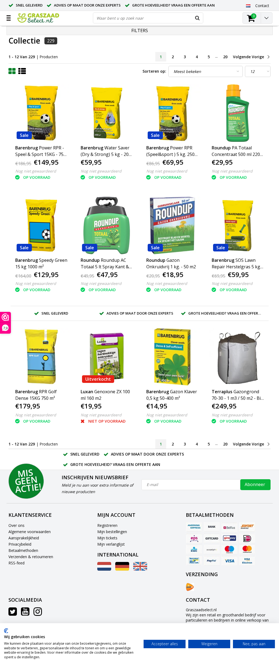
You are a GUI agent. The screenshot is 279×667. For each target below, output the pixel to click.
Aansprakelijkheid (23, 537)
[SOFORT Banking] (247, 527)
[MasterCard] (247, 549)
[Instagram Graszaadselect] (38, 613)
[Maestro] (229, 549)
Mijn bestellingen (112, 531)
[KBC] (194, 549)
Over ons (16, 525)
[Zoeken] (197, 18)
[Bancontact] (194, 560)
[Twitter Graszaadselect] (12, 613)
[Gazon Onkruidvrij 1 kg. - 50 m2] (172, 225)
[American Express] (194, 527)
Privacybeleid (19, 544)
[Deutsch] (122, 569)
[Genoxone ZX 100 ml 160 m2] (107, 357)
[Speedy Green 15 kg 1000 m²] (41, 225)
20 (225, 56)
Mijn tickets (107, 537)
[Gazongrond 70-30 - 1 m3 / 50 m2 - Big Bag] (238, 357)
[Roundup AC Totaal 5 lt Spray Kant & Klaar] (107, 225)
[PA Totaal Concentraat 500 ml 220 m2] (238, 113)
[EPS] (194, 538)
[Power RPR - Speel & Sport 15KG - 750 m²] (41, 113)
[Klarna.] (212, 549)
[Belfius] (229, 527)
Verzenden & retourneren (30, 556)
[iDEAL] (247, 538)
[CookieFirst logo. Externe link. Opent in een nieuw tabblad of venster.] (6, 630)
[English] (140, 569)
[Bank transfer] (212, 527)
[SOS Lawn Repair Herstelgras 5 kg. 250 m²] (238, 225)
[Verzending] (190, 587)
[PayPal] (212, 560)
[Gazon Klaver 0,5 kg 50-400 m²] (172, 357)
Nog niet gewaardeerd (35, 171)
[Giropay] (229, 538)
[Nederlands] (248, 5)
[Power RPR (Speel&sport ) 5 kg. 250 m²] (172, 113)
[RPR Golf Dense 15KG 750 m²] (41, 357)
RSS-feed (16, 562)
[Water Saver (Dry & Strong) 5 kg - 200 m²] (107, 113)
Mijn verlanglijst (111, 544)
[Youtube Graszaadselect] (25, 613)
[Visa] (229, 560)
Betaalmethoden (23, 550)
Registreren (107, 525)
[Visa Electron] (247, 560)
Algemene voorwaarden (29, 531)
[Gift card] (212, 538)
